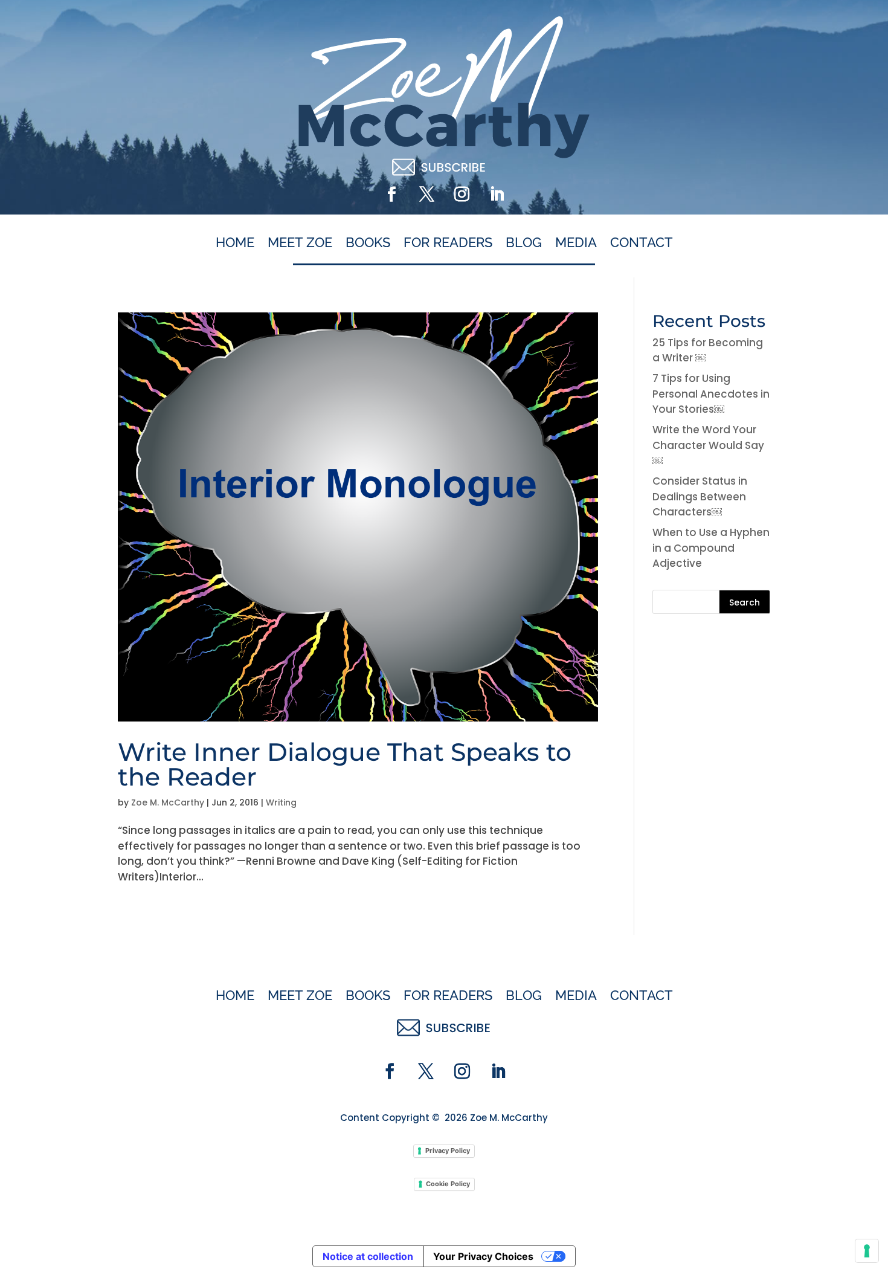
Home (235, 243)
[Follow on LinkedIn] (496, 194)
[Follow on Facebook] (391, 194)
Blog (524, 243)
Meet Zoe (300, 243)
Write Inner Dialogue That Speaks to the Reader (344, 764)
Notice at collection (368, 1256)
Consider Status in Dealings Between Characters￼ (699, 496)
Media (576, 243)
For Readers (448, 243)
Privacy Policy (447, 1150)
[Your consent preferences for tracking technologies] (866, 1250)
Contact (641, 243)
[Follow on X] (426, 194)
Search (744, 602)
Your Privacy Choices (483, 1256)
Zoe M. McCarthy (167, 802)
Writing (281, 802)
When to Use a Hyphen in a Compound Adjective (711, 547)
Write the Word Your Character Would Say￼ (708, 445)
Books (368, 243)
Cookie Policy (448, 1184)
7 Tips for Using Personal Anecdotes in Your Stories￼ (711, 393)
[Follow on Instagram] (461, 194)
